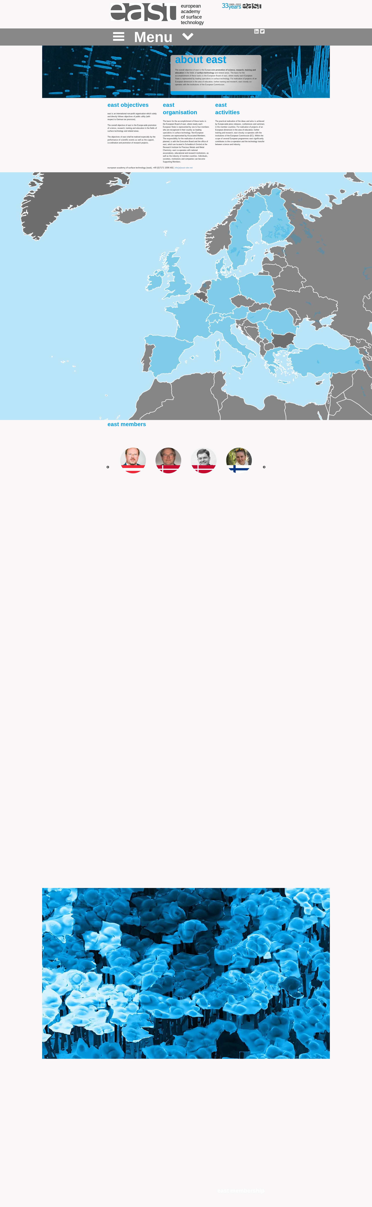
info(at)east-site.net (184, 167)
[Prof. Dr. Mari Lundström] (239, 460)
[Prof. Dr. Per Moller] (168, 460)
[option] (133, 460)
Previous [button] (108, 467)
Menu (153, 37)
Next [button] (264, 467)
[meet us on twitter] (262, 31)
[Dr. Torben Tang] (204, 460)
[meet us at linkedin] (257, 31)
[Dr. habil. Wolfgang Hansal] (133, 460)
